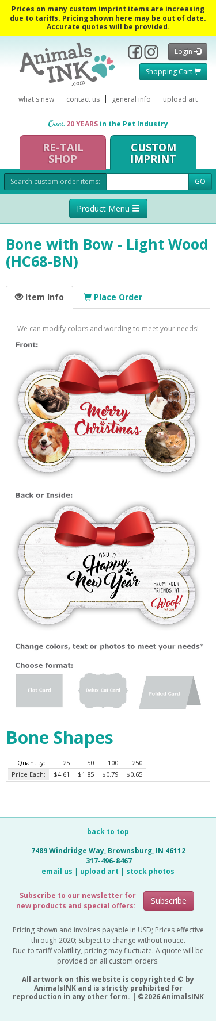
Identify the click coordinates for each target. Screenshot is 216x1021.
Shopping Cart (170, 71)
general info (131, 99)
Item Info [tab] (43, 296)
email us (57, 871)
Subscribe (169, 900)
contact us (83, 99)
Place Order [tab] (117, 296)
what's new (36, 99)
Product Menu (104, 208)
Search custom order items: (55, 181)
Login (184, 51)
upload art (180, 99)
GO (200, 181)
